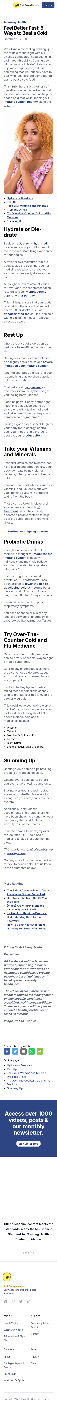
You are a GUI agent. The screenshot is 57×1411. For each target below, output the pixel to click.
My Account (10, 1373)
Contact (35, 1333)
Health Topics (11, 1323)
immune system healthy (21, 101)
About (7, 1357)
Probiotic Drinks (17, 209)
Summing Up (14, 221)
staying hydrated (35, 243)
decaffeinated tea (16, 314)
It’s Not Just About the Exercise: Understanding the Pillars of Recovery (27, 917)
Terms (34, 1363)
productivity (31, 435)
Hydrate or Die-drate (20, 198)
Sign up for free (28, 1143)
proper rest (33, 387)
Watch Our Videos (13, 1329)
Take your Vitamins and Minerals (27, 205)
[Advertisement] (28, 1185)
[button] (23, 1253)
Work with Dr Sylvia (14, 1380)
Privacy (35, 1357)
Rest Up (11, 202)
